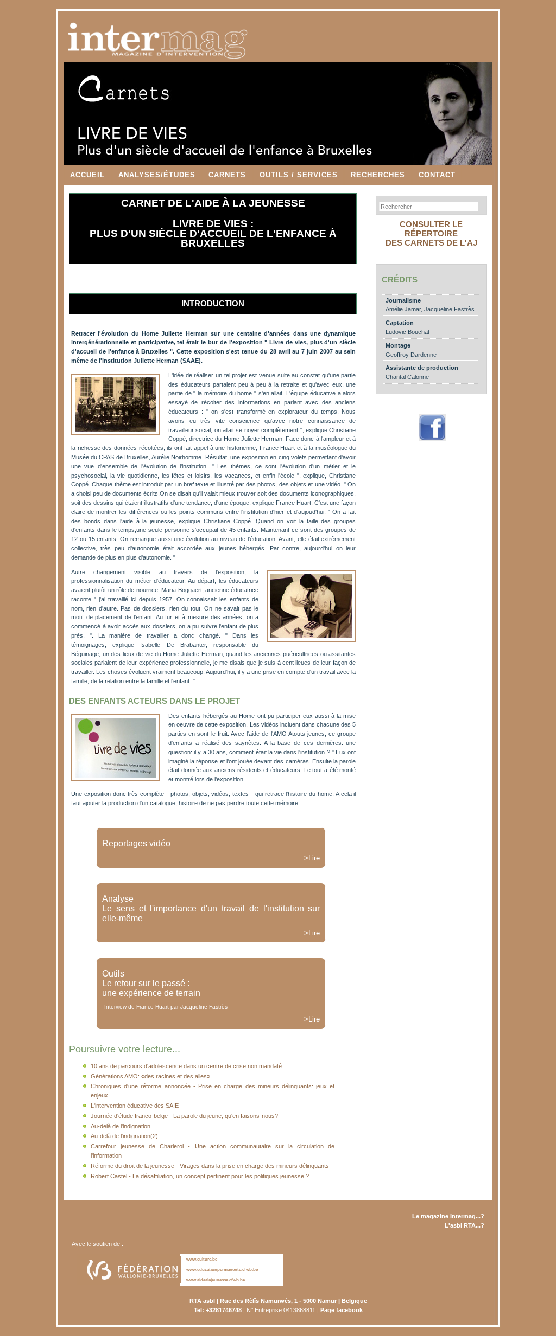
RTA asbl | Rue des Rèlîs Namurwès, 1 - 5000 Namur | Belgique (278, 1301)
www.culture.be (201, 1259)
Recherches (378, 175)
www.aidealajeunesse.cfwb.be (215, 1279)
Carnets (227, 175)
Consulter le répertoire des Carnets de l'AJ (431, 233)
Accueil (87, 175)
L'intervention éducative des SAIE (135, 1105)
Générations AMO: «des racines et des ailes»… (153, 1076)
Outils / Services (299, 175)
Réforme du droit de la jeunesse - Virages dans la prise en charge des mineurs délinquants (210, 1165)
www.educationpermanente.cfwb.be (222, 1269)
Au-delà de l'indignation (120, 1126)
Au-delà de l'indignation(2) (124, 1136)
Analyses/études (156, 175)
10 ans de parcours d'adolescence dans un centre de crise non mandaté (186, 1066)
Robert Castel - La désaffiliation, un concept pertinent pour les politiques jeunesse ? (200, 1176)
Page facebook (341, 1310)
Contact (437, 175)
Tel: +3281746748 (218, 1310)
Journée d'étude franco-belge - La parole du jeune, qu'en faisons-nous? (184, 1116)
